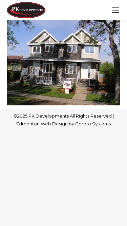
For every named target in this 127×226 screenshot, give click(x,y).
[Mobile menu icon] (115, 10)
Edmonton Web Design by (45, 123)
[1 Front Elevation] (63, 62)
